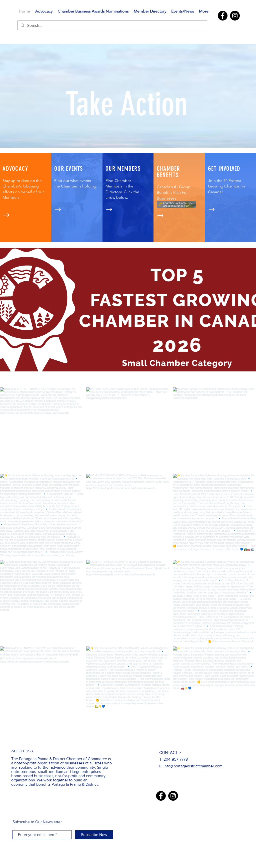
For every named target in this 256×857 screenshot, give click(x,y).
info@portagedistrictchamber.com (193, 766)
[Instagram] (235, 16)
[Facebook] (223, 16)
